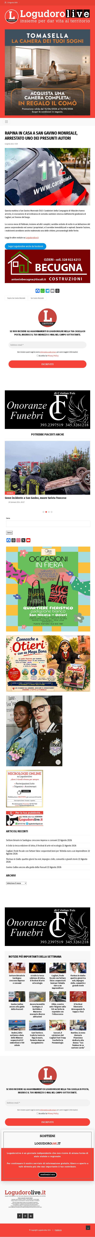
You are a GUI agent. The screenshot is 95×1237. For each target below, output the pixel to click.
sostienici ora (47, 1175)
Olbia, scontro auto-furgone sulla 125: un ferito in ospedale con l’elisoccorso (57, 1009)
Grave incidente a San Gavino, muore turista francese (35, 497)
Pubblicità (58, 1230)
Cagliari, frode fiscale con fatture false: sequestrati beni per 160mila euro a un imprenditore (46, 851)
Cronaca (10, 493)
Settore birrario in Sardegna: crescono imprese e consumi (31, 840)
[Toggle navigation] (6, 121)
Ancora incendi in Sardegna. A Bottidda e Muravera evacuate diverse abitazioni (37, 1010)
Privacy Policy (53, 356)
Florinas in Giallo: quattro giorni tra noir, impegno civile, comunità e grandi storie (42, 859)
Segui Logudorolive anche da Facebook (25, 246)
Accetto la (48, 356)
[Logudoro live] (47, 17)
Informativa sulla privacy (48, 352)
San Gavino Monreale (37, 298)
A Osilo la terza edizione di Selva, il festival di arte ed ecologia (34, 845)
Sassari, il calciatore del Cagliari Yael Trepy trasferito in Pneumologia (57, 1038)
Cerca (8, 518)
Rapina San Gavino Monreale (16, 298)
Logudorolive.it (32, 237)
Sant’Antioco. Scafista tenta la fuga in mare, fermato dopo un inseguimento (37, 1038)
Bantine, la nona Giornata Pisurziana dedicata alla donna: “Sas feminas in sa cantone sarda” (78, 1040)
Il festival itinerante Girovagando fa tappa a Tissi (78, 1008)
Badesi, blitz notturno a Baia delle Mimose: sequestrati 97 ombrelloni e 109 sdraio (17, 1039)
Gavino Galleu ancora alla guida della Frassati (26, 867)
